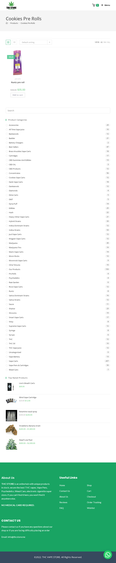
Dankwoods (14, 186)
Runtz (11, 291)
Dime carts (13, 195)
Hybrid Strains (15, 221)
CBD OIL (12, 164)
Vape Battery (14, 356)
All (108, 42)
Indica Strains (14, 230)
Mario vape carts (16, 252)
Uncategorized (15, 352)
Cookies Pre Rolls (28, 23)
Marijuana (13, 243)
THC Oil (12, 343)
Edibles (12, 208)
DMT (11, 199)
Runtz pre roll (17, 82)
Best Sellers (13, 147)
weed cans (13, 369)
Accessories (14, 125)
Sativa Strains (14, 300)
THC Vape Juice (15, 348)
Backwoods (14, 134)
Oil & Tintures (14, 265)
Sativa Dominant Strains (19, 295)
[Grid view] (8, 42)
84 (105, 42)
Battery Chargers (16, 142)
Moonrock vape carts (18, 260)
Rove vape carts (16, 286)
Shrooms (13, 313)
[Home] (7, 23)
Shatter (12, 308)
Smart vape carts (16, 317)
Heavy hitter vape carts (19, 217)
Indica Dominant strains (19, 225)
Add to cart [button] (18, 95)
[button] (108, 555)
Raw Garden (14, 282)
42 (102, 42)
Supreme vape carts (17, 326)
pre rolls (18, 79)
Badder (12, 138)
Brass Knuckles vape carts (20, 151)
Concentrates (14, 173)
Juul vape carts (15, 234)
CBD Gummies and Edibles (20, 160)
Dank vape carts (16, 182)
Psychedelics (14, 278)
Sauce (11, 304)
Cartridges (13, 155)
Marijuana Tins (15, 247)
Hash (11, 212)
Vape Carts (13, 361)
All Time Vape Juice (16, 129)
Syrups (12, 335)
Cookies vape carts (17, 177)
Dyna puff (13, 204)
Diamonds (13, 190)
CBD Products (15, 168)
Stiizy (11, 321)
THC (10, 339)
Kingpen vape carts (17, 238)
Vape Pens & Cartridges (18, 365)
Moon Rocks (14, 256)
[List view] (14, 42)
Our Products (14, 269)
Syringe (12, 330)
